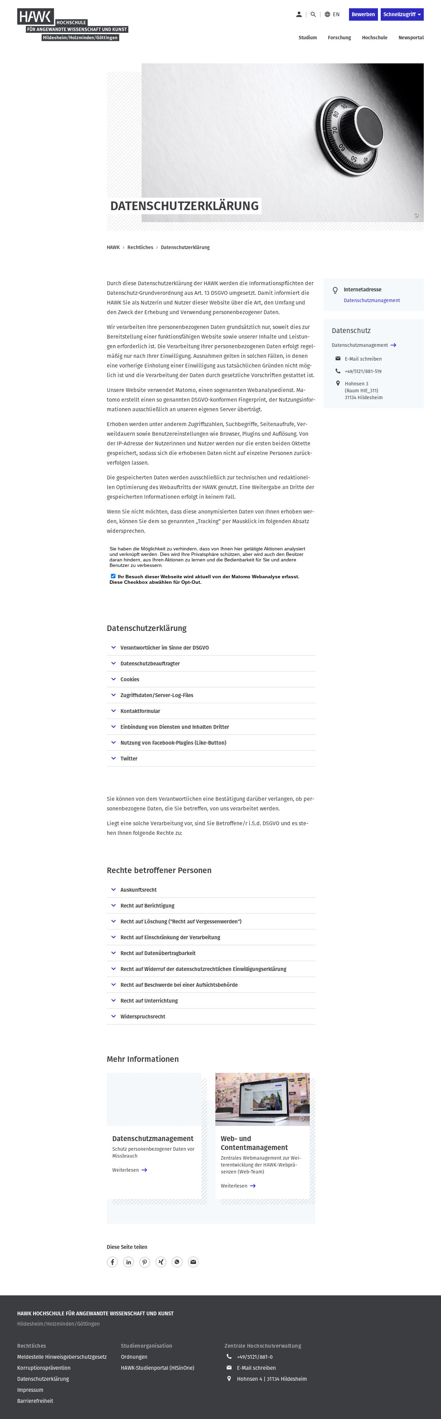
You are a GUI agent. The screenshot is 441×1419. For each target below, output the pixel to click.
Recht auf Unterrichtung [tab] (149, 1001)
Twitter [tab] (129, 759)
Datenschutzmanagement (372, 300)
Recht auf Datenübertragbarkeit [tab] (158, 953)
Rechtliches (140, 247)
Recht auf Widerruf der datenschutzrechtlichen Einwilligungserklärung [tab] (203, 969)
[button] (112, 1262)
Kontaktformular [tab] (140, 711)
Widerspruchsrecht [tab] (143, 1017)
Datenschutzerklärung (43, 1379)
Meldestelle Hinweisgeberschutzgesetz (62, 1357)
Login (298, 14)
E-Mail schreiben (363, 359)
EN (336, 14)
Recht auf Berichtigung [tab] (147, 906)
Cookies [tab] (130, 679)
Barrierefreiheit (35, 1401)
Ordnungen (134, 1357)
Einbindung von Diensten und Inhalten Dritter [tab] (175, 727)
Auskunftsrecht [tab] (139, 890)
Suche (313, 14)
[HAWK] (73, 29)
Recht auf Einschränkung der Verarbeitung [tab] (170, 937)
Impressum (30, 1390)
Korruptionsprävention (44, 1368)
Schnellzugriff (399, 14)
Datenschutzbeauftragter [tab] (150, 664)
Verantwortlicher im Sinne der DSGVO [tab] (165, 648)
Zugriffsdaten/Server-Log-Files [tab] (157, 695)
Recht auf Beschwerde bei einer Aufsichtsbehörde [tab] (179, 985)
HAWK (113, 247)
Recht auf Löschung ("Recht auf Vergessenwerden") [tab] (181, 922)
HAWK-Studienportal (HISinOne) (157, 1368)
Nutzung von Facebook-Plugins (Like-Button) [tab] (173, 743)
